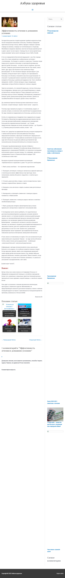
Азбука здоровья (32, 3)
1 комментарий (6, 36)
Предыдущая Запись (9, 340)
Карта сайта (60, 573)
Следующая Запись (35, 340)
